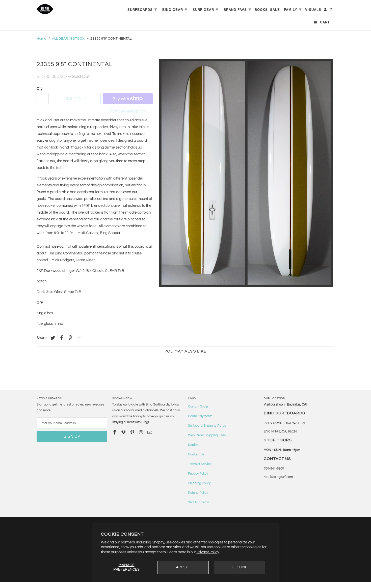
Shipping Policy (199, 483)
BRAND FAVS (237, 9)
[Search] (332, 11)
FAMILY (293, 9)
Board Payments (200, 416)
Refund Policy (198, 492)
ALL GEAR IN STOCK (68, 38)
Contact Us (196, 454)
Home (41, 38)
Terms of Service (199, 464)
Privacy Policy (208, 552)
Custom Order (198, 406)
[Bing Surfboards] (69, 9)
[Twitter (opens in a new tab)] (52, 338)
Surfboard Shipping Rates (207, 425)
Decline (239, 567)
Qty (39, 89)
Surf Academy (198, 502)
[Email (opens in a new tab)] (150, 432)
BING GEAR (174, 9)
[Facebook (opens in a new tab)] (61, 338)
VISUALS (313, 10)
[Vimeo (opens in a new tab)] (124, 432)
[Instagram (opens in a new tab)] (141, 432)
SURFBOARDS (142, 9)
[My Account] (326, 11)
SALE (275, 10)
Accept (183, 567)
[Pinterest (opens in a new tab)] (70, 338)
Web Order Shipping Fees (207, 435)
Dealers (193, 445)
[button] (246, 173)
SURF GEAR (205, 9)
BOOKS (261, 10)
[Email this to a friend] (78, 338)
